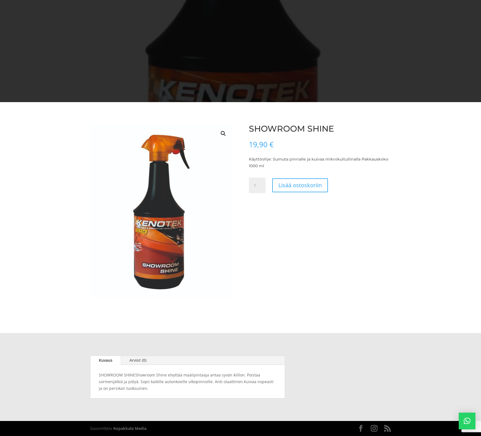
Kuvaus (105, 360)
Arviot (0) (137, 360)
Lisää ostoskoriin (300, 185)
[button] (223, 134)
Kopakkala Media (129, 428)
